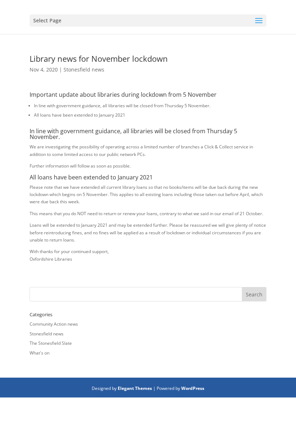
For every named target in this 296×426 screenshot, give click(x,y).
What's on (39, 353)
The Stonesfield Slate (51, 343)
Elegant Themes (135, 388)
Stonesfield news (84, 69)
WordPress (192, 388)
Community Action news (54, 324)
